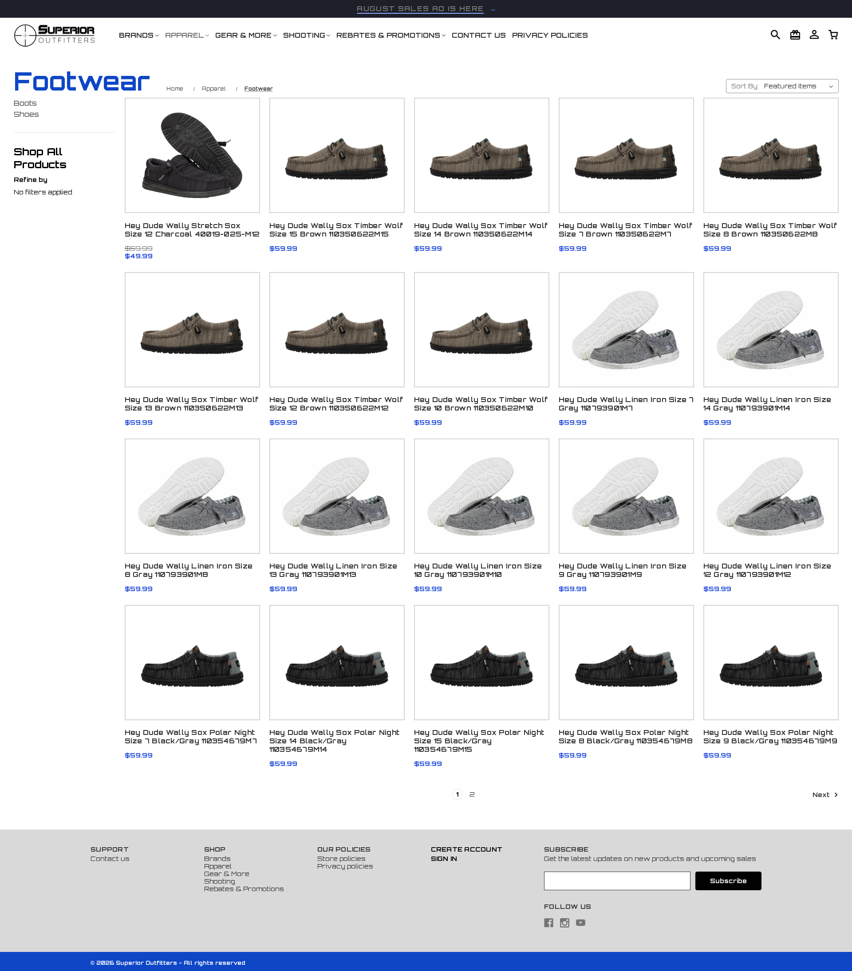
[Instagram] (564, 923)
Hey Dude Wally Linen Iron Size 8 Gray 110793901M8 (189, 570)
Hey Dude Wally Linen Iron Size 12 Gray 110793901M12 (767, 570)
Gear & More (243, 35)
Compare (189, 150)
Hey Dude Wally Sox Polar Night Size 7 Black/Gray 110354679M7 (191, 736)
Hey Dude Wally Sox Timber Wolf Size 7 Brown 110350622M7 (626, 229)
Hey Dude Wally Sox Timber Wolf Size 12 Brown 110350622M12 (336, 403)
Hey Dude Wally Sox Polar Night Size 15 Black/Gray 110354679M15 (479, 741)
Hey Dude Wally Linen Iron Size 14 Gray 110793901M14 (767, 403)
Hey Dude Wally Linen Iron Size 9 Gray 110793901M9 (623, 570)
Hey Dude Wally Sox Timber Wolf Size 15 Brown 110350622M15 (336, 229)
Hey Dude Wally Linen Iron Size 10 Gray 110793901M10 (478, 570)
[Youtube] (580, 923)
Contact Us (479, 35)
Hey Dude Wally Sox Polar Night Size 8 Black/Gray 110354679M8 (626, 736)
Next (822, 794)
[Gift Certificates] (795, 35)
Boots (25, 103)
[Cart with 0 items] (814, 34)
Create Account (467, 849)
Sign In (444, 858)
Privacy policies (345, 866)
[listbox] (800, 86)
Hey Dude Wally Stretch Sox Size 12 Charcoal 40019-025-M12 (192, 229)
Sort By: (745, 86)
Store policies (341, 858)
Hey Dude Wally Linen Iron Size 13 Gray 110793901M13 (333, 570)
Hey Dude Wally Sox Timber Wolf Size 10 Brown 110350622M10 (481, 403)
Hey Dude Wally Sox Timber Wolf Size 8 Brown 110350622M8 (770, 229)
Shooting (304, 35)
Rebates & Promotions (388, 35)
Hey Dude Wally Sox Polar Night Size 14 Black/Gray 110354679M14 (334, 741)
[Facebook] (548, 923)
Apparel (184, 35)
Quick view (192, 127)
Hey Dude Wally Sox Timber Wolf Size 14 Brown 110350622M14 (481, 229)
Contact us (110, 858)
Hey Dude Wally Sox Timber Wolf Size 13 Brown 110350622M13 (192, 403)
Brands (136, 35)
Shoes (26, 114)
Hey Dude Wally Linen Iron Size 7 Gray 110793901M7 (626, 403)
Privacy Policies (550, 35)
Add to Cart (192, 173)
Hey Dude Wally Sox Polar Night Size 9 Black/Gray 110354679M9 (770, 736)
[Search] (775, 35)
